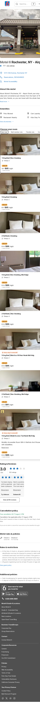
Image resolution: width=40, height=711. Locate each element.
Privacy (4, 666)
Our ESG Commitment (8, 658)
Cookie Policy (6, 691)
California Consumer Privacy (11, 682)
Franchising (5, 652)
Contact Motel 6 (7, 640)
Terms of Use (6, 673)
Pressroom (5, 655)
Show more (5, 490)
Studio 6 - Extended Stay (10, 610)
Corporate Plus (6, 628)
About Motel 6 (6, 607)
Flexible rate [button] (30, 132)
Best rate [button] (4, 132)
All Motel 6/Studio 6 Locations (11, 613)
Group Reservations (8, 631)
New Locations (6, 616)
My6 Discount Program (9, 694)
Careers (4, 648)
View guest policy (5, 565)
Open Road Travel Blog (9, 619)
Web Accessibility (7, 670)
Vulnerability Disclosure (9, 679)
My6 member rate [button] (17, 132)
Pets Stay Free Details (9, 676)
